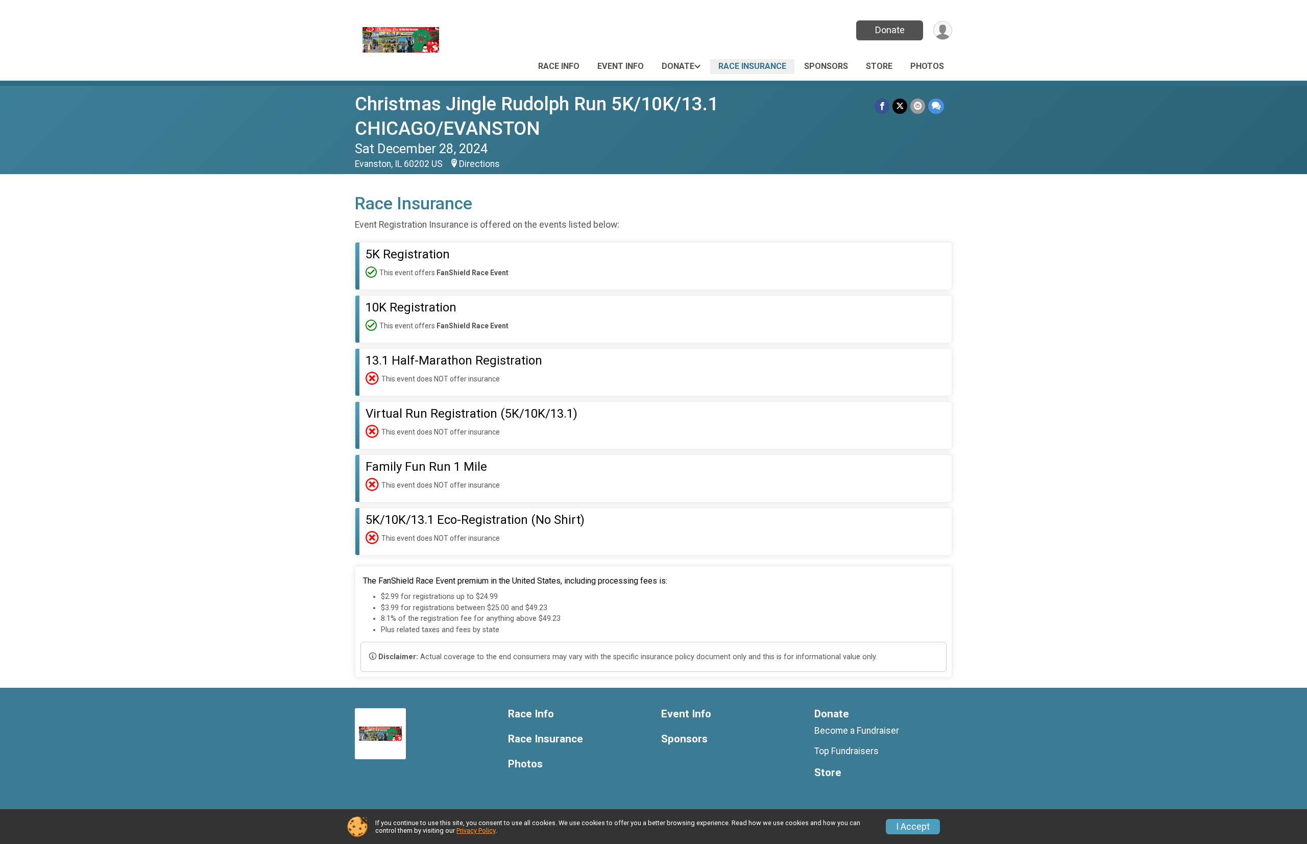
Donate (890, 30)
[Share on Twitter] (899, 106)
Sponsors (826, 66)
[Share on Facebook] (882, 106)
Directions (479, 164)
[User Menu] (942, 30)
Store (879, 66)
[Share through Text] (936, 106)
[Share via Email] (917, 106)
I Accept (913, 827)
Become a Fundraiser (856, 731)
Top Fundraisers (846, 751)
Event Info (620, 66)
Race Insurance (752, 66)
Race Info (558, 66)
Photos (927, 66)
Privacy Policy (475, 830)
